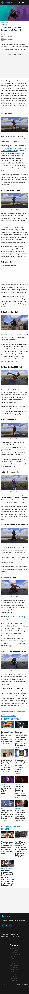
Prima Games (14, 956)
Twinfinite (14, 950)
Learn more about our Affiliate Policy (8, 715)
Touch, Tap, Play (14, 974)
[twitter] (6, 925)
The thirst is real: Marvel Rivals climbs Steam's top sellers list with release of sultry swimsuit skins (7, 847)
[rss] (2, 925)
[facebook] (10, 925)
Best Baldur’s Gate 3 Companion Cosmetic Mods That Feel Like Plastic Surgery (20, 790)
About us (3, 932)
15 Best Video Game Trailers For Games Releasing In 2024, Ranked (20, 814)
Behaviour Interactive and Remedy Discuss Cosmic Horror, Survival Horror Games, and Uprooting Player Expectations (21, 738)
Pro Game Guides (14, 948)
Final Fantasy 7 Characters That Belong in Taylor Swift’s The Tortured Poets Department (7, 764)
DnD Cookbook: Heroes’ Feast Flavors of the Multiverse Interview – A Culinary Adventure (20, 765)
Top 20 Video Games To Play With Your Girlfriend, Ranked (6, 790)
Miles (2, 500)
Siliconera (14, 959)
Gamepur (14, 952)
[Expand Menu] (23, 2)
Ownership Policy (15, 934)
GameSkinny (15, 967)
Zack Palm (17, 747)
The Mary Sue (14, 971)
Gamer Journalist (14, 965)
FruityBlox (14, 976)
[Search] (20, 2)
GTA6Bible (14, 980)
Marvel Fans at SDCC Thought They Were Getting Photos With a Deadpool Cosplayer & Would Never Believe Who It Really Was (21, 849)
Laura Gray (17, 773)
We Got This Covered (15, 961)
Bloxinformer (14, 978)
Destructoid (14, 963)
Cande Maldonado (5, 743)
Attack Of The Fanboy (14, 954)
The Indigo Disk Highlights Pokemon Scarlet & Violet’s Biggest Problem (7, 814)
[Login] (26, 2)
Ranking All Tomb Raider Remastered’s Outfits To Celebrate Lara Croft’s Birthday (7, 736)
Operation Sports (14, 969)
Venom (3, 340)
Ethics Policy (14, 932)
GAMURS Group (25, 984)
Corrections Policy (15, 936)
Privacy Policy (4, 934)
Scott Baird (4, 820)
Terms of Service (5, 936)
